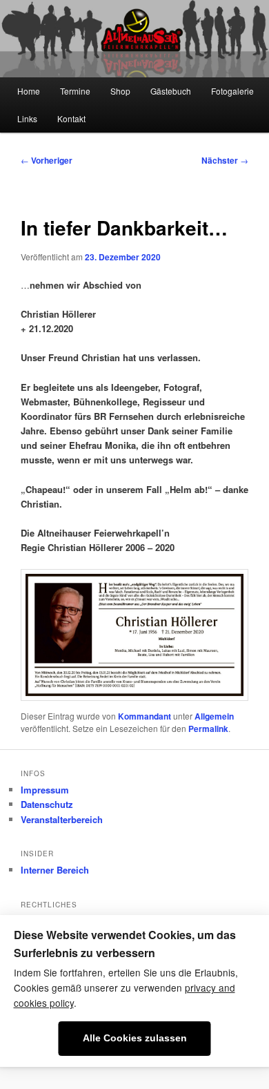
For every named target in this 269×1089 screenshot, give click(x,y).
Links (27, 118)
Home (28, 91)
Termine (75, 91)
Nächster (224, 160)
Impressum (45, 789)
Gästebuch (170, 91)
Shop (120, 91)
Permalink (208, 728)
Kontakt (71, 118)
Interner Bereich (55, 869)
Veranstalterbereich (62, 819)
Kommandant (144, 716)
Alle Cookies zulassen (135, 1038)
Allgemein (214, 716)
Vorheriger (46, 160)
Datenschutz (47, 804)
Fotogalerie (232, 91)
